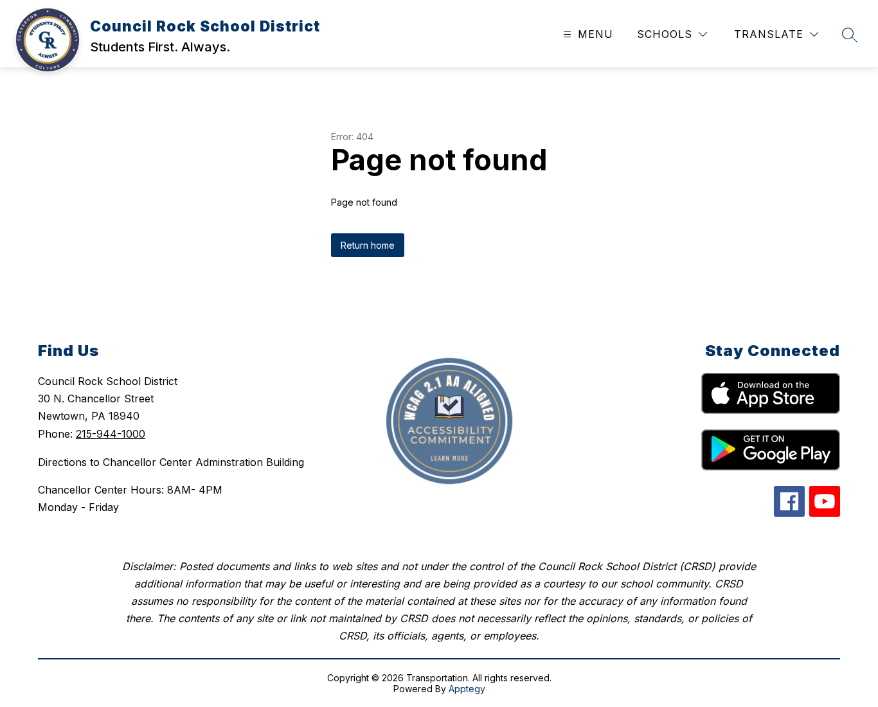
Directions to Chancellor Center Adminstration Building (171, 462)
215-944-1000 (110, 433)
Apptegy (467, 688)
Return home (368, 245)
